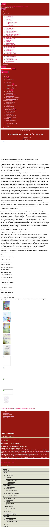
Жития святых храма (11, 56)
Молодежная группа (10, 44)
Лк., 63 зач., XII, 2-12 (42, 457)
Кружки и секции (10, 43)
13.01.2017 (27, 139)
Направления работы (11, 53)
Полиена (9, 451)
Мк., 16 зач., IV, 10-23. (18, 457)
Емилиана (17, 451)
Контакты (5, 64)
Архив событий (9, 29)
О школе (8, 41)
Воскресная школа (7, 37)
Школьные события (10, 38)
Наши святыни (9, 17)
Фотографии (11, 25)
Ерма (46, 449)
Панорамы (8, 19)
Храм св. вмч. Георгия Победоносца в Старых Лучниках (14, 6)
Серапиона (3, 451)
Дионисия (37, 451)
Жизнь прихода (7, 26)
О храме (5, 15)
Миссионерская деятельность (13, 34)
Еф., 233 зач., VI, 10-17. (32, 457)
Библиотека (6, 55)
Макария (42, 452)
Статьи (7, 62)
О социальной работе (11, 52)
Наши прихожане (10, 32)
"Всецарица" (26, 455)
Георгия (13, 452)
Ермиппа (42, 451)
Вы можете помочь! (10, 47)
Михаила (3, 455)
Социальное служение (8, 46)
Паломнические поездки (12, 35)
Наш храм (3, 440)
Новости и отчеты (10, 49)
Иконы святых (9, 58)
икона (32, 449)
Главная (5, 12)
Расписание (6, 13)
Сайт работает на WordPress (7, 462)
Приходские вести (10, 28)
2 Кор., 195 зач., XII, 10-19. (7, 457)
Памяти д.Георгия (12, 22)
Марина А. (28, 137)
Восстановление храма (11, 31)
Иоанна (8, 452)
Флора (28, 449)
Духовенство (9, 20)
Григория (30, 454)
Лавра (36, 449)
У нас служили (11, 23)
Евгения (44, 454)
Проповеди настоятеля (11, 59)
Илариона (31, 451)
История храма (9, 16)
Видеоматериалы (10, 61)
